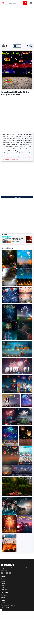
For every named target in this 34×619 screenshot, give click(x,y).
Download (18, 197)
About (3, 585)
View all (3, 597)
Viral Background (6, 603)
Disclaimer (4, 579)
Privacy (3, 583)
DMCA (3, 587)
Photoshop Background (8, 605)
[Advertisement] (17, 25)
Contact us (4, 589)
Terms (3, 581)
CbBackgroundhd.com (8, 153)
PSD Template (5, 607)
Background (4, 595)
